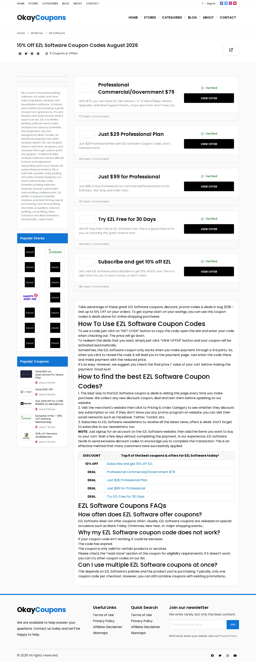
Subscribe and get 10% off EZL (134, 261)
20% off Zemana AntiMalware (46, 435)
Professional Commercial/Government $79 (136, 88)
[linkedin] (38, 53)
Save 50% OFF (44, 389)
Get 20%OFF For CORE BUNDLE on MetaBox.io (49, 402)
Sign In (211, 3)
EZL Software (57, 33)
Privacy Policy (228, 636)
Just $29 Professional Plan (131, 134)
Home (21, 33)
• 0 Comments (100, 116)
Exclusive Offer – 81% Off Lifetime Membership (48, 419)
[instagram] (230, 3)
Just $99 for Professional (129, 176)
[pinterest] (32, 53)
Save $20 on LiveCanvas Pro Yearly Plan (49, 374)
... (176, 105)
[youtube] (234, 3)
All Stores (37, 33)
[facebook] (221, 3)
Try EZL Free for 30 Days (127, 219)
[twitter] (226, 3)
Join (233, 624)
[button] (202, 3)
